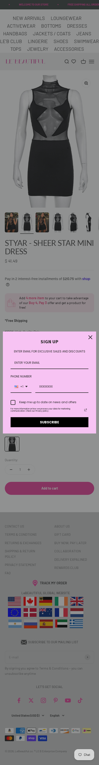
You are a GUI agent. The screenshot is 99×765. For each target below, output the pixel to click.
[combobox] (21, 387)
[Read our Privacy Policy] (85, 410)
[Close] (90, 337)
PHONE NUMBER (21, 376)
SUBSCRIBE (49, 422)
